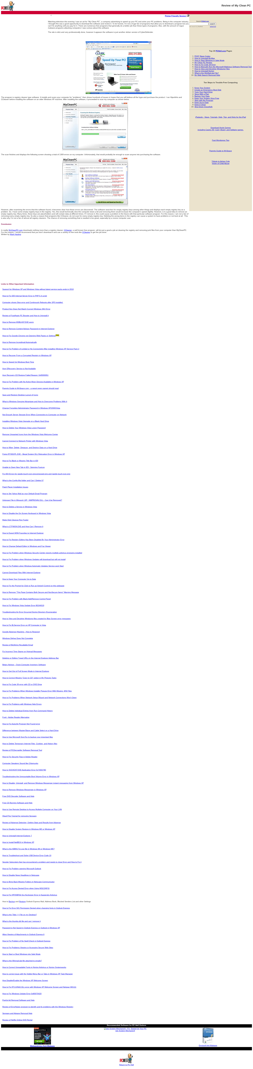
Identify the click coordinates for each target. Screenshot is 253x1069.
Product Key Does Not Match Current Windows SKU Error (26, 309)
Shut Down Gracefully (203, 107)
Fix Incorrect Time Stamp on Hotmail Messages (22, 651)
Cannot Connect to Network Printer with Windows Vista (25, 441)
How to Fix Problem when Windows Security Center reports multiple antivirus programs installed (42, 553)
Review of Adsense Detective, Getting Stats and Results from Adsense (31, 822)
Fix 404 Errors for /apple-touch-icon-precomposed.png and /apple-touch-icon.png (36, 474)
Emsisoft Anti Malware (208, 1045)
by (199, 26)
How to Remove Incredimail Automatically (19, 342)
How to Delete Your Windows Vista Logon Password (24, 428)
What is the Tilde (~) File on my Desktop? (19, 915)
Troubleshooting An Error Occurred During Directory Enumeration (29, 612)
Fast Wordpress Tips (220, 140)
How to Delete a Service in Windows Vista (19, 507)
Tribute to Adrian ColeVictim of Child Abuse (221, 162)
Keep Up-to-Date (201, 102)
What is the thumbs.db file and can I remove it (21, 921)
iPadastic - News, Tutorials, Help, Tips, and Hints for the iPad (220, 117)
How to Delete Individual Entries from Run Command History (27, 711)
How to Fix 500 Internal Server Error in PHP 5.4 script (24, 296)
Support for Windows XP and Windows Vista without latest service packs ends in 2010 (38, 289)
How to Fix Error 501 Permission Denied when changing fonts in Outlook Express (36, 908)
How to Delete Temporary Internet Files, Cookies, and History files (29, 744)
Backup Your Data (202, 96)
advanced (213, 26)
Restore (22, 901)
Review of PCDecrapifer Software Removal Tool (22, 750)
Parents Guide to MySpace (220, 151)
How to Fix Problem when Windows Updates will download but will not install (33, 559)
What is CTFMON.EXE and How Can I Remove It (22, 526)
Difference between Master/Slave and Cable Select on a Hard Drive (30, 730)
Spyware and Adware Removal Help (17, 1013)
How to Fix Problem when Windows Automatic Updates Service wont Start (33, 566)
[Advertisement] (24, 34)
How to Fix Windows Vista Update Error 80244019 (23, 605)
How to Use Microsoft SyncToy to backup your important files (27, 737)
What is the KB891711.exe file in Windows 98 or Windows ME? (28, 849)
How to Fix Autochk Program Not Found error (21, 724)
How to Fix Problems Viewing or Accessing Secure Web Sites (27, 947)
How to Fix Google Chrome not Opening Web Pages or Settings (28, 336)
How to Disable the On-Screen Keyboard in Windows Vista (26, 513)
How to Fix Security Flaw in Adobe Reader (19, 757)
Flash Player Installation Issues (15, 487)
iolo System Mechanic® (125, 1031)
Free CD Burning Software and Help (17, 803)
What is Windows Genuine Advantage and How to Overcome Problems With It (34, 401)
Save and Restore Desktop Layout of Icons (20, 395)
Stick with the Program (203, 100)
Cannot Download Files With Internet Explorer (21, 572)
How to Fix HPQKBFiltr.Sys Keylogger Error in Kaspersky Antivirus (29, 895)
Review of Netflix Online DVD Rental (17, 1020)
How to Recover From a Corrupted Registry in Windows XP (27, 355)
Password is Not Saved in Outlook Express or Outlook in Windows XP (31, 928)
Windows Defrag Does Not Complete (17, 638)
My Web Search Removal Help (207, 75)
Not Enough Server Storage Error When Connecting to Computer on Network (34, 415)
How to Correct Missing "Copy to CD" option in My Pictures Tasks (29, 678)
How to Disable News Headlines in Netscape (20, 875)
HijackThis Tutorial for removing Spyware (19, 816)
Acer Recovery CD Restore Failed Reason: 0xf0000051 (25, 375)
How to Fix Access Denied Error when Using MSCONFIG (26, 888)
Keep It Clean (200, 105)
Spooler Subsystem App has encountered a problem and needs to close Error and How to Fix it (41, 862)
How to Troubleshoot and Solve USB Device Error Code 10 (26, 855)
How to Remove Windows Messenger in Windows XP (24, 790)
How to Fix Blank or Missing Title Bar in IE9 (20, 461)
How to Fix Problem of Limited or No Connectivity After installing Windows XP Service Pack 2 (40, 349)
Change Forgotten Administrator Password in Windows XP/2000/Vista (31, 408)
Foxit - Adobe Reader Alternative (15, 717)
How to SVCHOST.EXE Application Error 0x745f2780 (24, 770)
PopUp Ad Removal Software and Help (18, 1000)
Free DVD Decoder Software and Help (18, 796)
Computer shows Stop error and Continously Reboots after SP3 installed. (32, 302)
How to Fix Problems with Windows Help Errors (22, 704)
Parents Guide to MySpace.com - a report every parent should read (30, 388)
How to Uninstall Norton (204, 71)
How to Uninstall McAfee (204, 58)
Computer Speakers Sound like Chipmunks (20, 763)
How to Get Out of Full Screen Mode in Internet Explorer (25, 671)
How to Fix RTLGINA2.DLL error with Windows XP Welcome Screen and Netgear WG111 (39, 987)
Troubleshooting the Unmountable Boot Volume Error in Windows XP (30, 776)
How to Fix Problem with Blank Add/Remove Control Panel (26, 599)
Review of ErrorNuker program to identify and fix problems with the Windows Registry (37, 1007)
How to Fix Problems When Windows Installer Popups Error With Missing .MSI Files (37, 691)
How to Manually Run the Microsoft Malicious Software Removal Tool (223, 67)
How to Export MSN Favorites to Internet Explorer (23, 533)
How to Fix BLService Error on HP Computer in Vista (24, 625)
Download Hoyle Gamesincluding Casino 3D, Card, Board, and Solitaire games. (221, 129)
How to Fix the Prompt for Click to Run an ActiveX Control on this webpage (33, 586)
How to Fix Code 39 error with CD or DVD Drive (22, 684)
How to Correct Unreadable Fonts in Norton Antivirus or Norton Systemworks (34, 967)
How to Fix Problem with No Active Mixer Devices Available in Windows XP (33, 382)
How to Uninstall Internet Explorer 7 (17, 836)
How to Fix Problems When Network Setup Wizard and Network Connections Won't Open (39, 697)
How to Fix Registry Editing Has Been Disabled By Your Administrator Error (33, 540)
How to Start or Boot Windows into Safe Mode (21, 954)
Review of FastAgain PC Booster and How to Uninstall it (25, 315)
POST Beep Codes (202, 56)
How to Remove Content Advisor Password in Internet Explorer (28, 329)
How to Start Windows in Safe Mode (209, 60)
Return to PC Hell (126, 1065)
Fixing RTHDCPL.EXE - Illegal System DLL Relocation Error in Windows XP (33, 454)
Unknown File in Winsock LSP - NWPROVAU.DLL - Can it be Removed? (32, 500)
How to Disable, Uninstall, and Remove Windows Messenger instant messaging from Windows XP (43, 783)
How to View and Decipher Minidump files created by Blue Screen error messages (36, 619)
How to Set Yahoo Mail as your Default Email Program (24, 494)
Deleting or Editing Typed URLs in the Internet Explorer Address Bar (30, 658)
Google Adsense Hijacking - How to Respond (21, 632)
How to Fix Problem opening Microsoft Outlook (21, 869)
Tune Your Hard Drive (203, 92)
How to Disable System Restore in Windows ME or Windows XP (28, 829)
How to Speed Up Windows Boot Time (18, 362)
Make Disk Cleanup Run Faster (15, 520)
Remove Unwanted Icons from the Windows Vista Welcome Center (30, 434)
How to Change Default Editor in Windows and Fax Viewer (26, 546)
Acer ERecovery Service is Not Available (19, 369)
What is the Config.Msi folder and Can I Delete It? (23, 480)
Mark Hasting (15, 234)
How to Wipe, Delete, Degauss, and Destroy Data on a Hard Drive (29, 447)
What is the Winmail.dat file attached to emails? (22, 961)
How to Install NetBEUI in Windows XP (18, 842)
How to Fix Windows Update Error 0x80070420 (22, 994)
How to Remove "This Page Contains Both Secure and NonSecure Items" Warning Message (40, 592)
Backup (12, 901)
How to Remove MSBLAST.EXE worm (18, 322)
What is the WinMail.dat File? (206, 73)
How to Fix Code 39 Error (205, 65)
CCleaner (68, 230)
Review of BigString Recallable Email (17, 645)
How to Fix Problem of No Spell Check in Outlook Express (26, 941)
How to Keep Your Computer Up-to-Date (19, 579)
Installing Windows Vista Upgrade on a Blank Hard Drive (25, 421)
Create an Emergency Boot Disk (207, 90)
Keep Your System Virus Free (206, 98)
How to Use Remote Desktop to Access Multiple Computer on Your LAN (32, 809)
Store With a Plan (201, 94)
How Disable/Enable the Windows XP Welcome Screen (25, 980)
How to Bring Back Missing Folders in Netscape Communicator (28, 882)
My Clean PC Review (203, 62)
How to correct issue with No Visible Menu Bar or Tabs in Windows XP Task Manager (37, 974)
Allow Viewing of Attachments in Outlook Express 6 (23, 934)
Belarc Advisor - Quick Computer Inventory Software (24, 665)
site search (192, 26)
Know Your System (202, 88)
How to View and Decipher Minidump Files (212, 69)
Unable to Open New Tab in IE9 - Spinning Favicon (23, 467)
